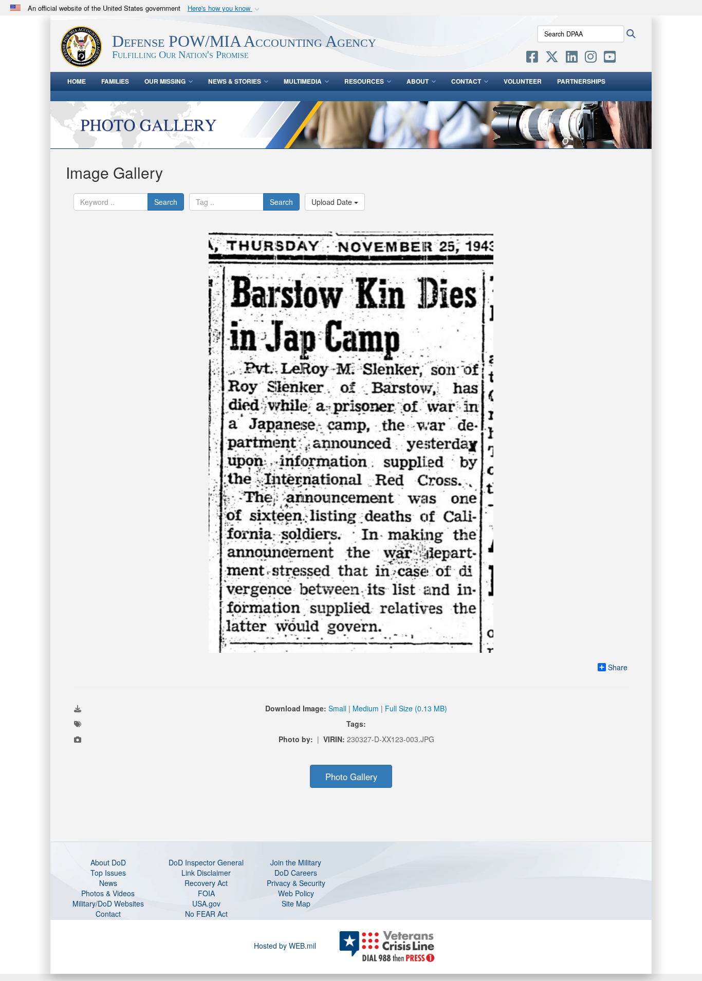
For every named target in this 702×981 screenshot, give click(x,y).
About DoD (108, 862)
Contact (466, 81)
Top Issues (108, 872)
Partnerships (581, 81)
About (418, 81)
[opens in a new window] (532, 58)
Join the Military (295, 862)
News (108, 883)
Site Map (296, 903)
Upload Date (332, 202)
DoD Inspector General (206, 862)
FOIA (206, 893)
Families (115, 81)
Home (76, 81)
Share (617, 667)
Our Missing (165, 81)
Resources (364, 81)
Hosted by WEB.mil (285, 945)
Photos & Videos (108, 893)
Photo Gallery (351, 776)
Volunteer (523, 81)
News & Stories (234, 81)
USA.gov (206, 903)
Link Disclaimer (206, 872)
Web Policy (296, 893)
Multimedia (303, 81)
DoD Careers (295, 872)
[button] (225, 8)
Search (165, 202)
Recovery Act (206, 883)
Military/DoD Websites (108, 903)
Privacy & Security (296, 883)
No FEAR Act (206, 914)
